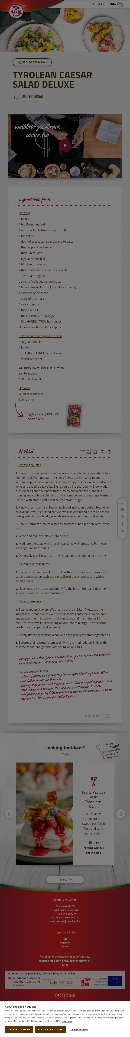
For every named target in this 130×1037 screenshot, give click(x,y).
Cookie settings (79, 1029)
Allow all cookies (50, 1029)
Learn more (67, 1021)
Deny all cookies (19, 1029)
